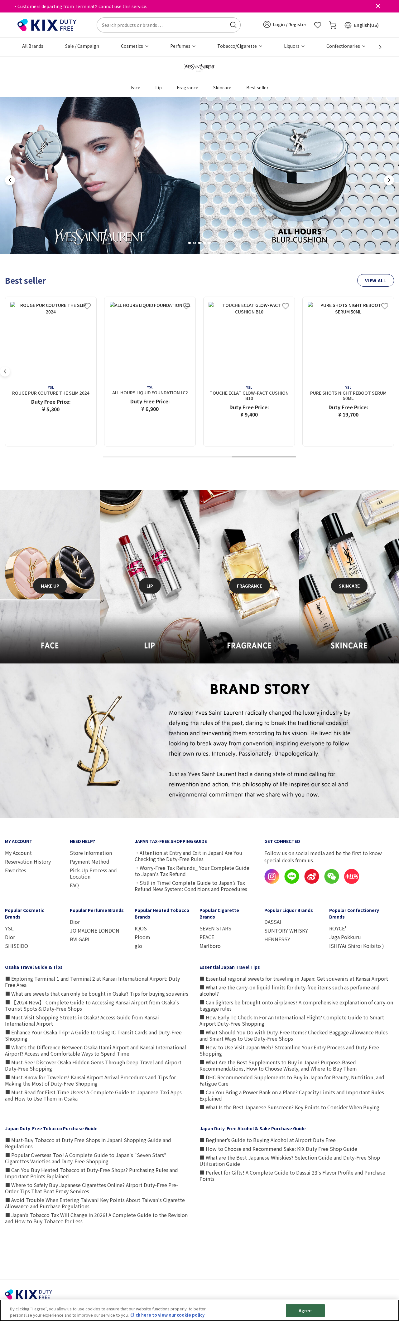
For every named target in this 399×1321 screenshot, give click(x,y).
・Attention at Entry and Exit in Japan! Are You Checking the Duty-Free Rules (188, 856)
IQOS (141, 928)
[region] (199, 1310)
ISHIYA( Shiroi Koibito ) (356, 945)
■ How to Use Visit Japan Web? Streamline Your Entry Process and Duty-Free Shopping (289, 1050)
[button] (284, 24)
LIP (150, 586)
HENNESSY (277, 939)
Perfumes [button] (180, 46)
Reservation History (28, 861)
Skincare (222, 87)
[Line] (291, 882)
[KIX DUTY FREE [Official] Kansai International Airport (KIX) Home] (47, 24)
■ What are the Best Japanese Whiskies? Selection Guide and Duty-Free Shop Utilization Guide (290, 1160)
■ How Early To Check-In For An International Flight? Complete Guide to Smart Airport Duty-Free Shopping (292, 1020)
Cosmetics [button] (132, 46)
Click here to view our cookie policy (167, 1315)
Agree (305, 1311)
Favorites (15, 870)
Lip (158, 87)
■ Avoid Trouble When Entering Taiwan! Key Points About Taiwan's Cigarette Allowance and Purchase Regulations (95, 1203)
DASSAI (272, 921)
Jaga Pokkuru (345, 937)
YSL (9, 928)
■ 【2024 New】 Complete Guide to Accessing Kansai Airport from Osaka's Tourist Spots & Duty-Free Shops (92, 1005)
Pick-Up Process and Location (93, 873)
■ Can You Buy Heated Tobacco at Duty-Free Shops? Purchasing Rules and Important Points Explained (91, 1173)
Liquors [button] (292, 46)
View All (375, 280)
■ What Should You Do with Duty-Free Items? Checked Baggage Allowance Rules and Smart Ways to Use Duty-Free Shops (294, 1035)
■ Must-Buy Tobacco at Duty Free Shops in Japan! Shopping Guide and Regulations (88, 1143)
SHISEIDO (16, 945)
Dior (10, 937)
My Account (18, 852)
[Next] (377, 47)
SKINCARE (349, 586)
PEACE (207, 937)
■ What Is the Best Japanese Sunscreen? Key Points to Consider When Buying (289, 1107)
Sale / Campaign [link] (82, 46)
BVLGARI (79, 939)
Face (135, 87)
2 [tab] (197, 243)
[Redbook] (351, 882)
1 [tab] (192, 243)
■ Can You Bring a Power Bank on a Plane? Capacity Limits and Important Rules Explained (292, 1095)
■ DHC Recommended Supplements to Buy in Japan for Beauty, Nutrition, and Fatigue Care (292, 1080)
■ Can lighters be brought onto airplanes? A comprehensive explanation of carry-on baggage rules (296, 1005)
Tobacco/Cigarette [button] (237, 46)
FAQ (74, 885)
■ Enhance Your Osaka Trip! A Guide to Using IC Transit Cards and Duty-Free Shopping (93, 1035)
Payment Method (89, 861)
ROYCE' (337, 928)
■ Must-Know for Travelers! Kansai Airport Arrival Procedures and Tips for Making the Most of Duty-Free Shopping (90, 1080)
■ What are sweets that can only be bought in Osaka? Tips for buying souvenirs (96, 993)
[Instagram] (271, 882)
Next (389, 180)
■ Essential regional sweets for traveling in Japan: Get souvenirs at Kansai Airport (294, 978)
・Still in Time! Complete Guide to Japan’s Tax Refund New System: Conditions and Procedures (191, 886)
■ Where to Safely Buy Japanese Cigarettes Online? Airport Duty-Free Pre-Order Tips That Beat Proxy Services (91, 1188)
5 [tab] (212, 243)
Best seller (257, 87)
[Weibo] (311, 882)
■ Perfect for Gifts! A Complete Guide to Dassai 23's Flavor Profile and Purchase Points (292, 1175)
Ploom (142, 937)
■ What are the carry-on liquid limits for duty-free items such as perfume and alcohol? (290, 990)
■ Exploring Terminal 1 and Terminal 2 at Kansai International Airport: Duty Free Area (92, 981)
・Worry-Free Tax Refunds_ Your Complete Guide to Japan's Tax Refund (192, 871)
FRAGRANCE (249, 586)
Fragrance (187, 87)
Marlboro (210, 945)
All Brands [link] (32, 46)
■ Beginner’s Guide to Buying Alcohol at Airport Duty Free (268, 1140)
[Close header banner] (378, 6)
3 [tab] (202, 243)
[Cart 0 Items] (332, 25)
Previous (10, 180)
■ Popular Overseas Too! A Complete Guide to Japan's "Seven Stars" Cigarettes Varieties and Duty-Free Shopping (85, 1158)
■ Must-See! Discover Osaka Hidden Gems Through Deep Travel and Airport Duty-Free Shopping (93, 1065)
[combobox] (169, 24)
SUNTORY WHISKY (286, 930)
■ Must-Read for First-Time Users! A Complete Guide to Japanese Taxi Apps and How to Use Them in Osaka (93, 1095)
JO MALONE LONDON (94, 930)
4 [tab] (207, 243)
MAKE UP (50, 586)
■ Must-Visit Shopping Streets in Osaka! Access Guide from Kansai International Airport (82, 1020)
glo (138, 945)
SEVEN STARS (215, 928)
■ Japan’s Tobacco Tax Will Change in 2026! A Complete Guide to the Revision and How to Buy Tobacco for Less (96, 1218)
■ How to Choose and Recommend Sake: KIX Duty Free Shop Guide (278, 1148)
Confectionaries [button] (343, 46)
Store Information (91, 852)
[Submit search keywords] (233, 25)
